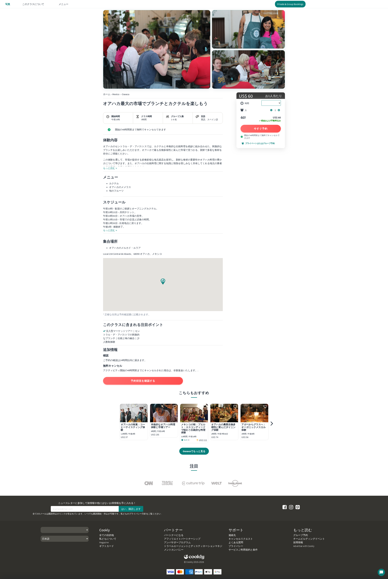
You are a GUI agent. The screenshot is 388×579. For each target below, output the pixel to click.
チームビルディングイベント (309, 538)
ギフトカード (106, 545)
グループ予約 (300, 535)
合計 (243, 117)
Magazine (104, 542)
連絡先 (232, 535)
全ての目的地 (106, 535)
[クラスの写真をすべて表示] (156, 49)
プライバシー (236, 545)
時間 (247, 103)
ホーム (106, 94)
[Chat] (381, 572)
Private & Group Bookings (290, 4)
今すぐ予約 (261, 128)
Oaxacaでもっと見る (194, 451)
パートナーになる (173, 535)
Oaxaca (125, 94)
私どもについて (107, 538)
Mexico (115, 94)
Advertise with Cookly (303, 545)
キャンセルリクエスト (241, 538)
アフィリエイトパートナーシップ (182, 538)
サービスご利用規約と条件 (243, 549)
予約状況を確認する (143, 380)
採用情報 (298, 542)
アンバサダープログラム (177, 542)
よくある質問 (236, 542)
